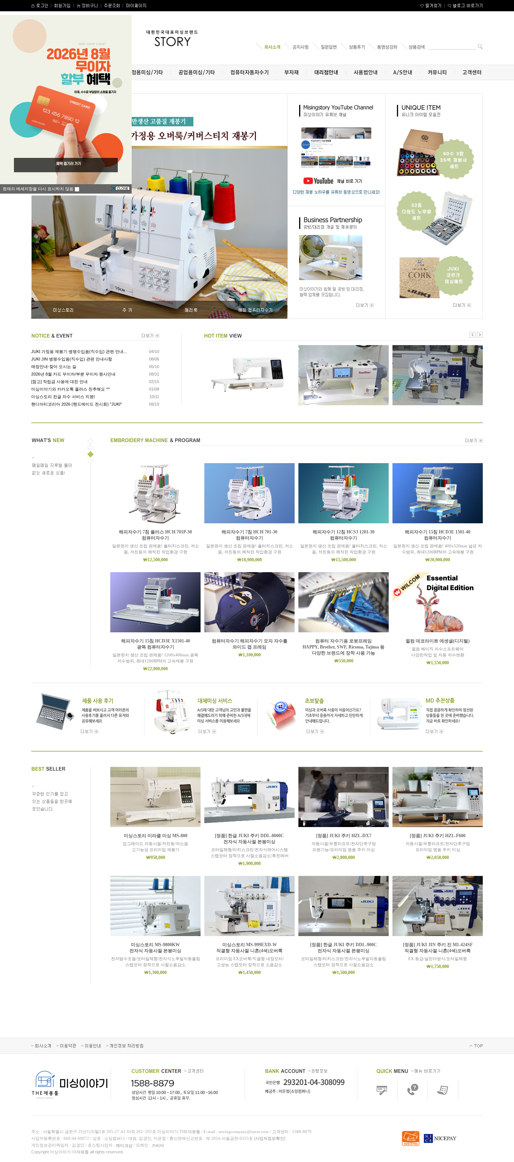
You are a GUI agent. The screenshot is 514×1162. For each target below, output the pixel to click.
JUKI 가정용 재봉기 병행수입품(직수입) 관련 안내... (79, 351)
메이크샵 (124, 1145)
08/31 (154, 374)
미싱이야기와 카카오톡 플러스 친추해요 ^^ (70, 389)
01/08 (154, 389)
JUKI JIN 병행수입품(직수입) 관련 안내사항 (71, 359)
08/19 (154, 404)
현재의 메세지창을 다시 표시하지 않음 (39, 188)
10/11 (154, 396)
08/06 (154, 359)
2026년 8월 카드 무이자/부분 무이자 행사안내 (73, 374)
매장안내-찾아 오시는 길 (53, 366)
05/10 (154, 366)
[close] (120, 188)
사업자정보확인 (269, 1138)
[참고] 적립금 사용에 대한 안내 (59, 381)
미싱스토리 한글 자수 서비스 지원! (63, 396)
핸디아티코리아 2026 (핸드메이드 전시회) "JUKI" (76, 404)
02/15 (154, 381)
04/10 (154, 351)
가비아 (158, 1145)
